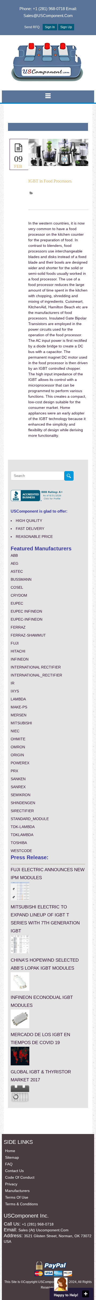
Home (10, 1151)
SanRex (18, 787)
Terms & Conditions (21, 1204)
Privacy (11, 1184)
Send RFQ (31, 27)
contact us (14, 1171)
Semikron (20, 795)
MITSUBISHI (21, 723)
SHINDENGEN (23, 803)
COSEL (17, 587)
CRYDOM (19, 595)
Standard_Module (30, 819)
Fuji (15, 643)
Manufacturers (17, 1191)
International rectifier (36, 667)
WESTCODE (21, 851)
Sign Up (66, 27)
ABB (14, 555)
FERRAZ (18, 627)
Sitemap (12, 1157)
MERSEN (18, 715)
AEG (14, 563)
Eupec (17, 603)
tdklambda (22, 835)
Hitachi (18, 651)
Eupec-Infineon (26, 619)
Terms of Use (16, 1197)
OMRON (18, 747)
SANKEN (18, 779)
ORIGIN (17, 755)
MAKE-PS (19, 707)
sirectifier (22, 811)
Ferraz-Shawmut (28, 635)
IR (12, 683)
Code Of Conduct (19, 1177)
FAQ (9, 1164)
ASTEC (17, 571)
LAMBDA (18, 699)
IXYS (15, 691)
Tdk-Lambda (23, 827)
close (85, 1293)
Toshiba (19, 843)
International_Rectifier (36, 675)
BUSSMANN (21, 579)
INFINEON (20, 659)
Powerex (20, 763)
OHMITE (18, 739)
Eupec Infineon (26, 611)
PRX (14, 771)
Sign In (50, 27)
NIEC (15, 731)
